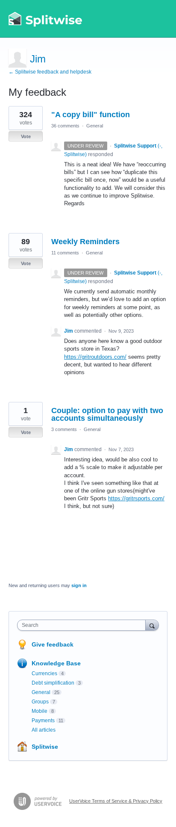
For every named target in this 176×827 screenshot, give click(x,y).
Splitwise (45, 746)
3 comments (64, 429)
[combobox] (83, 625)
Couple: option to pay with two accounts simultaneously (107, 414)
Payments (43, 721)
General (94, 125)
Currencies (44, 673)
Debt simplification (53, 683)
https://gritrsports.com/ (136, 498)
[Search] (152, 625)
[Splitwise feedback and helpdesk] (46, 19)
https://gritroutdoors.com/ (95, 357)
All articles (44, 730)
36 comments (65, 125)
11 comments (65, 252)
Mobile (39, 711)
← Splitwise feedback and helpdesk (50, 72)
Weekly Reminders (85, 241)
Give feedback (52, 644)
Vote (26, 136)
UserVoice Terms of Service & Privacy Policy (115, 800)
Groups (40, 702)
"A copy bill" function (90, 114)
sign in (79, 585)
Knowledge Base (56, 663)
